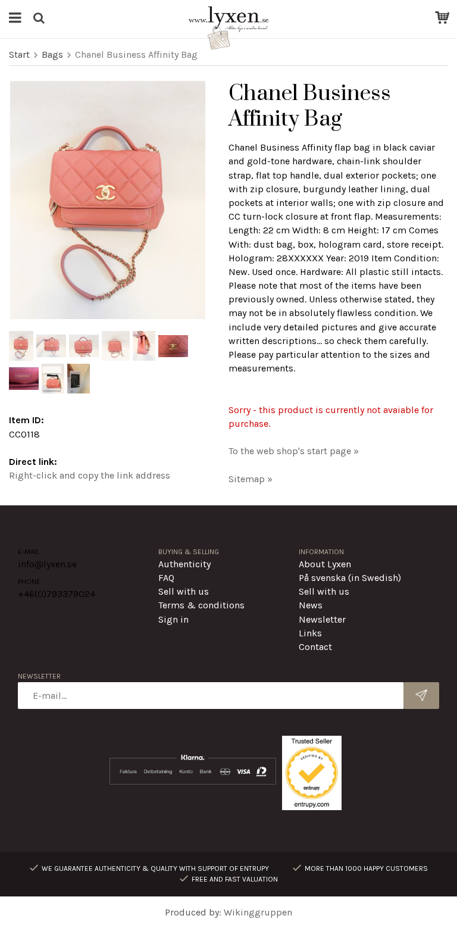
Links (310, 633)
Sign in (173, 619)
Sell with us (183, 591)
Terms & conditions (201, 605)
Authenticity (184, 564)
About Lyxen (325, 564)
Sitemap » (250, 479)
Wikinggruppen (258, 912)
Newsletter (322, 619)
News (311, 605)
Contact (315, 646)
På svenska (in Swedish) (350, 577)
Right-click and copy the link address (89, 475)
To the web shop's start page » (293, 451)
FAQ (166, 577)
